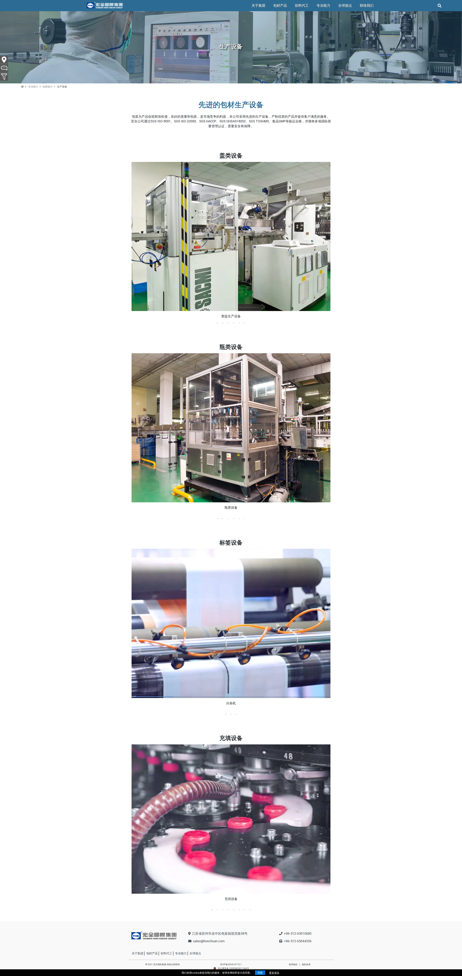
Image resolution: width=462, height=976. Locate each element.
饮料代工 (302, 5)
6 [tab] (244, 323)
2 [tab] (223, 323)
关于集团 (258, 5)
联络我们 (367, 5)
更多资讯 (274, 972)
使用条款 (293, 964)
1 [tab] (217, 323)
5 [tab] (239, 323)
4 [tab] (234, 323)
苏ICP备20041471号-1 (231, 964)
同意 (260, 972)
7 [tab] (244, 910)
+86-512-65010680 (297, 933)
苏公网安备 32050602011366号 (233, 968)
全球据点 (345, 5)
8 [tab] (250, 910)
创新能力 (48, 86)
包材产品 (280, 5)
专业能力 (323, 5)
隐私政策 (306, 964)
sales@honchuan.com (209, 941)
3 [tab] (228, 323)
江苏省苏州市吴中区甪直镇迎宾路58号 (220, 933)
